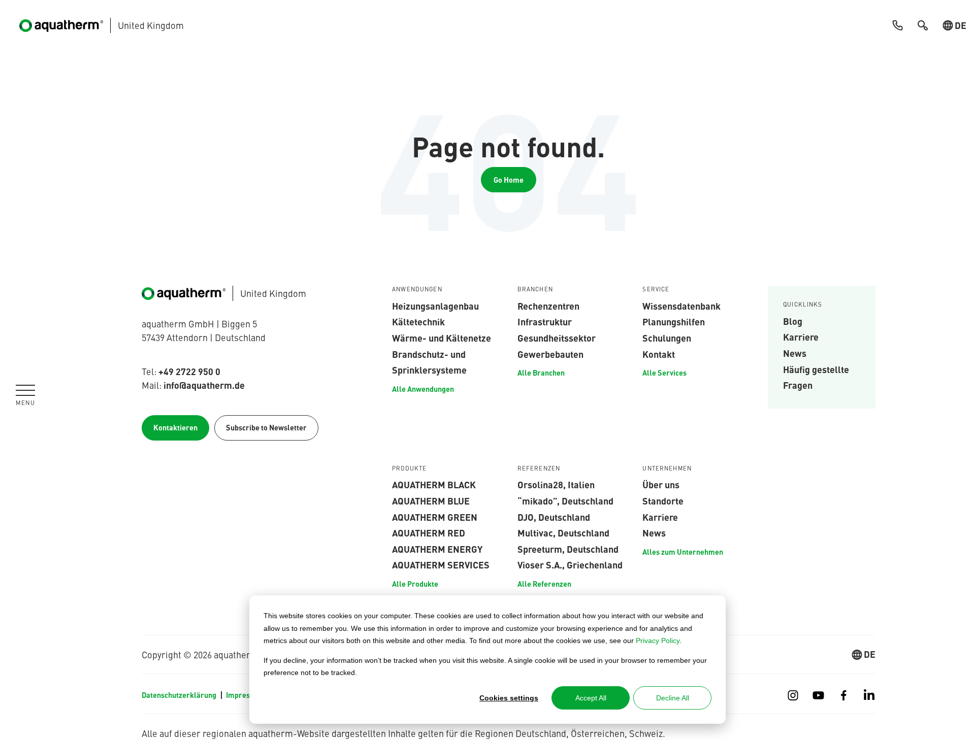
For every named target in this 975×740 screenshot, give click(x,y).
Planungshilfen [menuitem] (673, 321)
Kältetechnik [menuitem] (418, 321)
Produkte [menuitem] (409, 468)
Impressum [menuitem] (245, 695)
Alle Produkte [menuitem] (415, 584)
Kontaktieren (175, 427)
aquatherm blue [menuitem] (431, 500)
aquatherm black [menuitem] (434, 484)
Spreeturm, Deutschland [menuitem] (568, 548)
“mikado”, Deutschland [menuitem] (565, 500)
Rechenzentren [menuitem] (548, 305)
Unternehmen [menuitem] (667, 468)
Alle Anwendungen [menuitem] (423, 389)
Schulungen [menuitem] (666, 337)
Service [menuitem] (655, 289)
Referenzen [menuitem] (539, 468)
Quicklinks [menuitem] (803, 304)
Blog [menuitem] (792, 320)
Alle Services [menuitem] (664, 372)
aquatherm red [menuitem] (428, 532)
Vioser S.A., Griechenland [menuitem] (570, 564)
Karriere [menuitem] (801, 336)
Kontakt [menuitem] (658, 353)
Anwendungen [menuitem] (417, 289)
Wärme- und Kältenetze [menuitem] (441, 337)
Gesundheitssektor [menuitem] (556, 337)
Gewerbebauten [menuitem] (550, 353)
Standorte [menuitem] (663, 500)
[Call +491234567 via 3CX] (897, 25)
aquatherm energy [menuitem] (437, 548)
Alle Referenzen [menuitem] (544, 584)
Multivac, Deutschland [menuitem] (563, 532)
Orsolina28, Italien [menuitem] (556, 484)
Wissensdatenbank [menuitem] (681, 305)
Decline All (672, 698)
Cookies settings (508, 698)
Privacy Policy (657, 640)
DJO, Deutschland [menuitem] (553, 516)
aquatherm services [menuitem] (441, 564)
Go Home (509, 180)
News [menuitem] (794, 352)
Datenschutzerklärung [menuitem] (179, 695)
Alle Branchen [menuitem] (541, 372)
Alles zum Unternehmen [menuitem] (682, 552)
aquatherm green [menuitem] (434, 516)
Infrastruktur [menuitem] (544, 321)
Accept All (590, 698)
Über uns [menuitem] (660, 484)
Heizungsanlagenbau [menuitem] (435, 305)
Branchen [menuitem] (535, 289)
